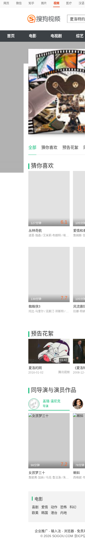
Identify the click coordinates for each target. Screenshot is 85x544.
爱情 (44, 507)
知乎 (31, 3)
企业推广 (41, 531)
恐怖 (63, 507)
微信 (19, 3)
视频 (56, 3)
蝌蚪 (76, 473)
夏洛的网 (35, 368)
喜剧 (35, 507)
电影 (32, 36)
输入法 (56, 531)
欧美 (35, 513)
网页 (6, 3)
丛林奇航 (35, 230)
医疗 (69, 3)
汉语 (81, 3)
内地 (63, 513)
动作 (54, 507)
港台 (54, 513)
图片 (44, 3)
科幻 (73, 507)
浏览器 (69, 531)
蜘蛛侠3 (34, 306)
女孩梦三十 (37, 473)
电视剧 (56, 36)
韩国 (44, 513)
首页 (11, 36)
